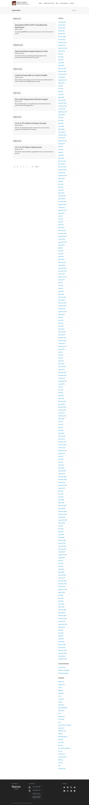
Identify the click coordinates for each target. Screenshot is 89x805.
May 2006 (60, 601)
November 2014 (62, 305)
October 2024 (61, 28)
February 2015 (62, 297)
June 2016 (60, 250)
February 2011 (62, 436)
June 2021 (60, 88)
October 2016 (61, 239)
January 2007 (61, 578)
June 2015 (60, 285)
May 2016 (60, 253)
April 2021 (61, 94)
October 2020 (61, 109)
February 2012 (62, 401)
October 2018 (61, 172)
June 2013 (60, 355)
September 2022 (62, 48)
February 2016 (62, 262)
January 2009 (61, 508)
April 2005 (61, 638)
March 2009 (61, 502)
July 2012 (60, 387)
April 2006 (61, 604)
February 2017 (62, 230)
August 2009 (61, 488)
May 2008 (60, 531)
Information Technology (64, 725)
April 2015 (61, 291)
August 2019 (61, 143)
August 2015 (61, 279)
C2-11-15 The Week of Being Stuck (28, 147)
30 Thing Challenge (63, 673)
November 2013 (62, 340)
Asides (60, 687)
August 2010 (61, 453)
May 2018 (60, 187)
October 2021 (61, 77)
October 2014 (61, 308)
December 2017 (62, 201)
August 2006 (61, 592)
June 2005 (60, 633)
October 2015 (61, 274)
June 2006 (60, 598)
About (40, 3)
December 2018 (62, 166)
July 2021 (60, 85)
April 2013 (61, 360)
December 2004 (62, 650)
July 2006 (60, 595)
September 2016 (62, 242)
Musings (60, 739)
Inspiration (61, 728)
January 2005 (61, 647)
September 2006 (62, 589)
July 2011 (60, 421)
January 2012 (61, 404)
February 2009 (62, 505)
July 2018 (60, 181)
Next (36, 166)
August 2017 (61, 213)
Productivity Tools (49, 3)
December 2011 (62, 407)
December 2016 (62, 233)
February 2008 (62, 540)
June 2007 (60, 563)
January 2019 (61, 164)
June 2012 (60, 389)
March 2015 (61, 294)
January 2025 (61, 25)
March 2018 (61, 193)
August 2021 (61, 83)
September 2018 (62, 175)
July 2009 (60, 491)
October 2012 (61, 378)
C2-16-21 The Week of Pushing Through (30, 123)
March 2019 (61, 158)
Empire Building (62, 707)
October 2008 (61, 517)
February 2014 (62, 331)
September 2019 (62, 140)
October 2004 (61, 656)
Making (60, 733)
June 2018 (60, 184)
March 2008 (61, 537)
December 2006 (62, 580)
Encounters (61, 710)
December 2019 (62, 135)
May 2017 (60, 221)
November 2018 (62, 169)
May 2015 (60, 288)
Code (59, 696)
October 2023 (61, 33)
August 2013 (61, 349)
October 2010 (61, 447)
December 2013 (62, 337)
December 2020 (62, 103)
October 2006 (61, 586)
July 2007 (60, 560)
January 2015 (61, 300)
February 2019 (62, 161)
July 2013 (60, 352)
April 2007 (61, 569)
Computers (61, 699)
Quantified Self (62, 757)
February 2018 (62, 195)
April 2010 (61, 465)
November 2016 (62, 236)
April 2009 (61, 499)
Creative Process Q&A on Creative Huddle (31, 75)
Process (60, 751)
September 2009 (62, 485)
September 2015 (62, 277)
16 (32, 166)
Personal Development (64, 748)
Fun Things (61, 719)
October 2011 (61, 413)
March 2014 (61, 329)
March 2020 (61, 129)
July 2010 (60, 456)
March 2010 (61, 468)
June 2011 (60, 424)
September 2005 (62, 624)
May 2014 (60, 323)
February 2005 (62, 644)
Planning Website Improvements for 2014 (31, 51)
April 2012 (61, 395)
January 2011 (61, 439)
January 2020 (61, 132)
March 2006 (61, 607)
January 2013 (61, 369)
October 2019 (61, 138)
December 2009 (62, 476)
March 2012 (61, 398)
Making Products (62, 736)
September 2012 (62, 381)
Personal (60, 745)
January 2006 (61, 612)
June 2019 (60, 149)
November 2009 (62, 479)
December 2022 (62, 42)
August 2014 (61, 314)
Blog (57, 3)
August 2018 (61, 178)
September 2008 (62, 520)
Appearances (61, 684)
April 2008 (61, 534)
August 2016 (61, 245)
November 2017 (62, 204)
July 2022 (60, 54)
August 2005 (61, 627)
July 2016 (60, 248)
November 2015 (62, 271)
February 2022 (62, 68)
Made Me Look (62, 731)
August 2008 (61, 523)
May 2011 (60, 427)
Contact (72, 3)
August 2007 (61, 557)
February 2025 (62, 22)
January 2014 (61, 334)
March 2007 (61, 572)
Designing (61, 704)
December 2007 (62, 546)
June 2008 (60, 528)
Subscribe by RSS (36, 786)
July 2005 (60, 630)
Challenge (61, 693)
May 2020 (60, 123)
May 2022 (60, 59)
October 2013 (61, 343)
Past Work (61, 742)
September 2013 (62, 346)
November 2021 (62, 74)
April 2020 (61, 126)
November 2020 (62, 106)
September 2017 (62, 210)
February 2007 (62, 575)
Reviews (60, 762)
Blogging (60, 690)
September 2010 (62, 450)
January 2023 (61, 39)
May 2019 (60, 152)
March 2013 (61, 363)
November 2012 (62, 375)
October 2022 (61, 45)
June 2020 (60, 120)
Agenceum (61, 681)
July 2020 (60, 117)
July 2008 (60, 526)
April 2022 (61, 62)
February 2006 (62, 609)
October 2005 (61, 621)
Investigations (64, 3)
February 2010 (62, 470)
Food (59, 713)
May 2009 (60, 497)
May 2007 (60, 566)
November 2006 (62, 583)
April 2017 (61, 224)
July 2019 (60, 146)
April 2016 (61, 256)
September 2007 (62, 554)
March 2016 (61, 259)
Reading (60, 759)
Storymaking (61, 768)
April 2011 (61, 430)
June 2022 (60, 56)
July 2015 (60, 282)
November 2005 (62, 618)
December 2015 (62, 268)
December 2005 (62, 615)
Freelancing (61, 716)
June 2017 (60, 219)
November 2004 (62, 653)
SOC (59, 765)
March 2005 (61, 641)
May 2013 (60, 358)
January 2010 (61, 473)
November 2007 (62, 549)
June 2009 (60, 494)
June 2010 (60, 459)
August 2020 (61, 114)
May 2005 (60, 635)
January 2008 (61, 543)
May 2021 (60, 91)
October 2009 (61, 482)
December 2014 (62, 303)
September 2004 (62, 659)
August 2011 (61, 418)
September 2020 (62, 112)
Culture (60, 702)
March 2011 (61, 433)
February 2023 (62, 36)
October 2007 (61, 552)
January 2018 (61, 198)
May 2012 (60, 392)
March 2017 (61, 227)
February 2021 (62, 100)
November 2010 (62, 444)
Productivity (61, 754)
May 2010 (60, 462)
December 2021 (62, 71)
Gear (59, 722)
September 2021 (62, 80)
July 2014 (60, 317)
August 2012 (61, 384)
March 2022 (61, 65)
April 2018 (61, 190)
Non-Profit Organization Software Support (31, 99)
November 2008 (62, 514)
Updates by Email (36, 793)
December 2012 (62, 372)
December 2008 (62, 511)
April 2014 (61, 326)
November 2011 (62, 410)
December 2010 (62, 442)
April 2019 (61, 155)
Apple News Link (36, 790)
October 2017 (61, 207)
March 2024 (61, 30)
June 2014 (60, 320)
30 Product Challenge (63, 670)
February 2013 (62, 366)
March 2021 (61, 97)
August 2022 (61, 51)
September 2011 (62, 415)
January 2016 (61, 265)
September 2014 (62, 311)
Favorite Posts (62, 667)
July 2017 (60, 216)
